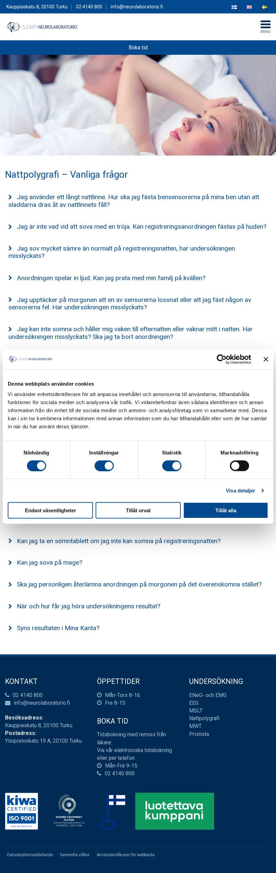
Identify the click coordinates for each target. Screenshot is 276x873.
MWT (195, 726)
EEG (194, 703)
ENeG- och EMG (208, 695)
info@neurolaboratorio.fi (137, 6)
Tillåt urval (138, 510)
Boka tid (138, 47)
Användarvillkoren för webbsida (125, 855)
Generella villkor (75, 855)
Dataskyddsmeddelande (30, 855)
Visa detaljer (240, 490)
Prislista (199, 734)
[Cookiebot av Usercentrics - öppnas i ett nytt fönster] (221, 359)
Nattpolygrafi (204, 718)
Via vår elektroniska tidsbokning (134, 750)
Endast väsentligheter (50, 510)
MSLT (196, 710)
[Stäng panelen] (266, 359)
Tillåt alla (225, 510)
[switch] (104, 465)
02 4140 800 (28, 695)
